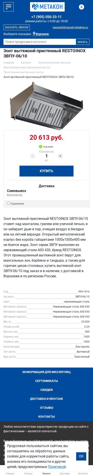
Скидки (46, 390)
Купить (46, 171)
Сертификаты (46, 381)
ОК (81, 456)
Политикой (57, 467)
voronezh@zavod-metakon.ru (70, 27)
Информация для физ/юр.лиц (46, 372)
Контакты (46, 416)
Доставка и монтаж (46, 398)
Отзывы (46, 407)
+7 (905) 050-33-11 (46, 17)
